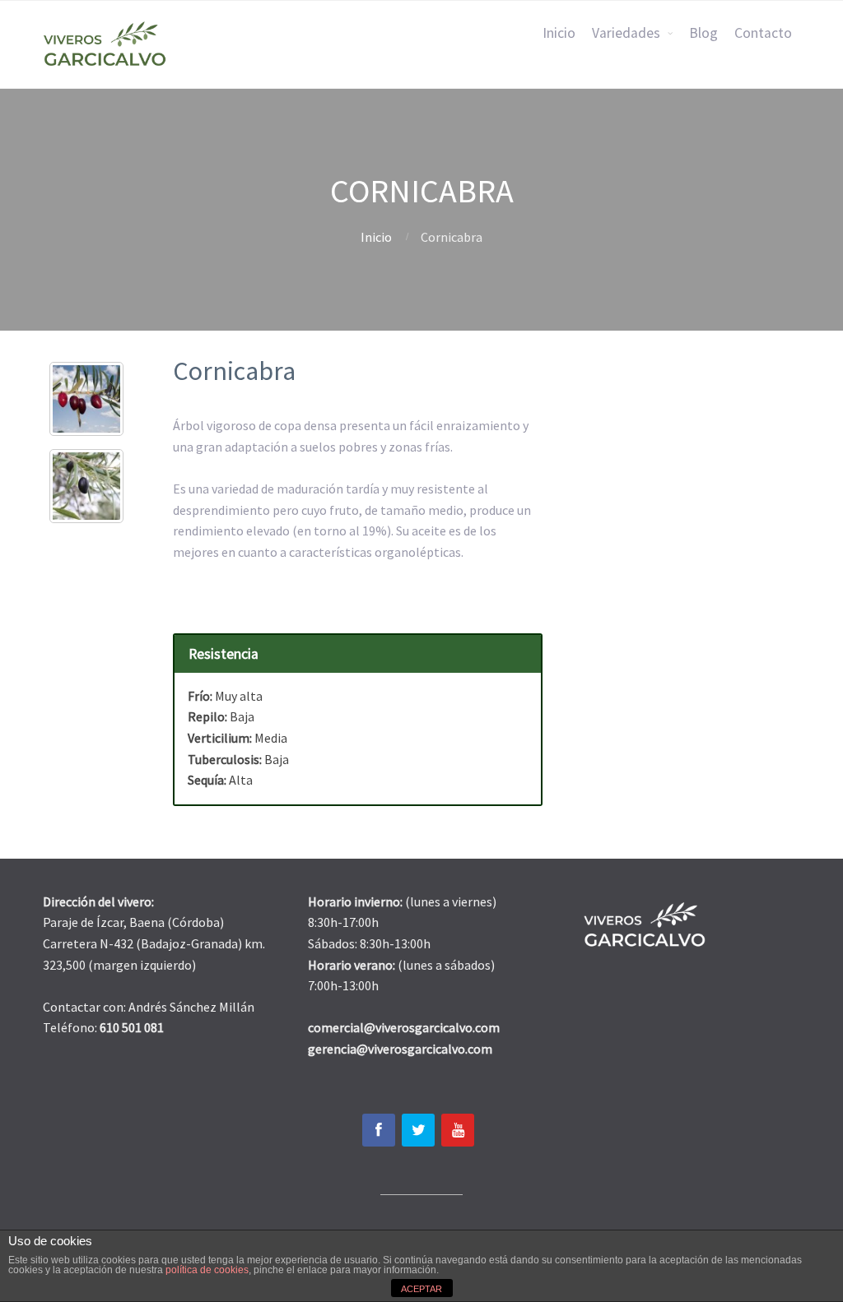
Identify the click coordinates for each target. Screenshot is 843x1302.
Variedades (626, 33)
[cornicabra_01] (86, 399)
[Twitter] (418, 1130)
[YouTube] (457, 1130)
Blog (703, 33)
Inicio (559, 33)
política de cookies (207, 1270)
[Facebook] (378, 1130)
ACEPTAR (421, 1289)
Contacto (763, 33)
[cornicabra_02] (86, 486)
